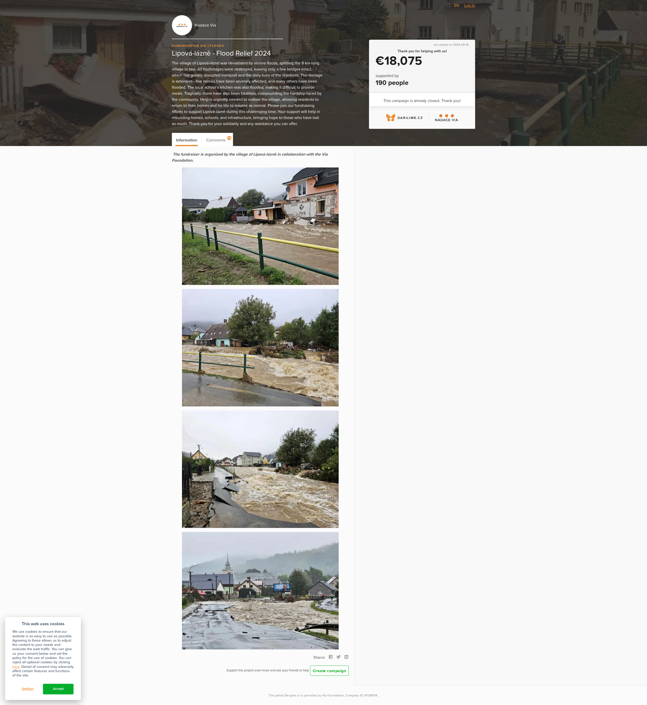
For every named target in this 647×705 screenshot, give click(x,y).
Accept (58, 689)
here (16, 667)
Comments (218, 139)
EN (456, 5)
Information (186, 140)
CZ (449, 5)
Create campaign (329, 670)
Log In (469, 5)
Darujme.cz (292, 695)
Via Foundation (333, 695)
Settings (28, 689)
